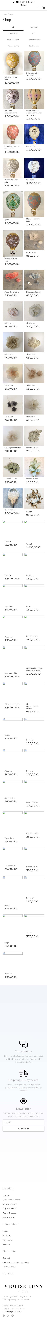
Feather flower (32, 802)
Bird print (30, 180)
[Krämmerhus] (13, 498)
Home (5, 14)
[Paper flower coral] (13, 280)
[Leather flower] (34, 467)
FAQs (5, 1231)
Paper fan (30, 575)
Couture (6, 1195)
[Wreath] (34, 498)
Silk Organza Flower (13, 448)
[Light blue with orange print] (34, 61)
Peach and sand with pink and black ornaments (34, 113)
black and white (11, 673)
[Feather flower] (34, 790)
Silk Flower (9, 323)
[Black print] (34, 134)
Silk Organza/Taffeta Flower (33, 706)
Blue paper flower (33, 292)
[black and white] (13, 658)
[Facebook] (4, 1316)
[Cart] (44, 7)
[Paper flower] (34, 240)
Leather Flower (32, 448)
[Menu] (38, 8)
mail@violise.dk (14, 1311)
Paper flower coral (12, 292)
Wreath (29, 511)
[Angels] (13, 725)
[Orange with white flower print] (13, 134)
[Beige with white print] (13, 168)
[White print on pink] (13, 692)
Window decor (9, 1204)
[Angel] (13, 927)
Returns (6, 1244)
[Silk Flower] (13, 311)
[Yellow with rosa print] (13, 63)
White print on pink (12, 704)
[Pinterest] (12, 1316)
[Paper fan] (34, 563)
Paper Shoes (9, 1217)
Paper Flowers (9, 1208)
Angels (7, 735)
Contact (6, 1258)
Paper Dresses (9, 1213)
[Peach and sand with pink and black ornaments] (34, 99)
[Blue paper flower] (34, 280)
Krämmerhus (10, 510)
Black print (30, 146)
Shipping (7, 1235)
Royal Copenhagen (11, 1200)
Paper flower (31, 252)
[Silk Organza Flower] (13, 436)
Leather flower (32, 479)
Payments (7, 1240)
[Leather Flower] (34, 436)
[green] (13, 204)
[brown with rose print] (13, 243)
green (7, 220)
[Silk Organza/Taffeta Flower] (34, 692)
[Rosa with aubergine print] (13, 99)
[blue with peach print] (34, 204)
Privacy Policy (9, 1267)
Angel (7, 943)
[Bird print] (34, 168)
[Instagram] (8, 1316)
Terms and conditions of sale (16, 1262)
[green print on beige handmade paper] (34, 656)
